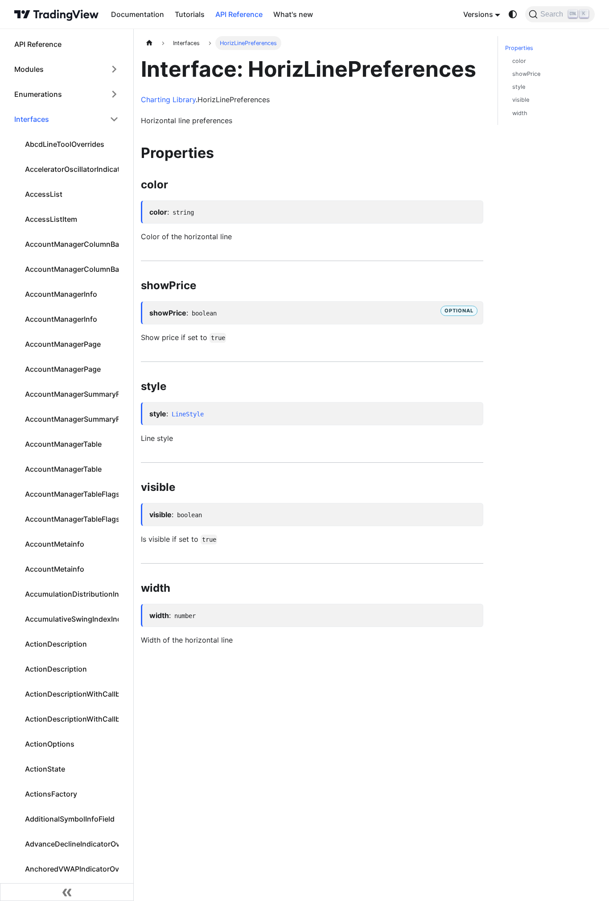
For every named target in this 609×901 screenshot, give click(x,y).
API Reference (239, 14)
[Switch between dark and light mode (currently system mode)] (513, 14)
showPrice (526, 74)
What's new (293, 14)
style (518, 86)
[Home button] (56, 14)
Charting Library (168, 99)
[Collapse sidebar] (67, 892)
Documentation (137, 14)
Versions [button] (478, 14)
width (519, 113)
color (519, 61)
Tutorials (190, 14)
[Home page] (149, 43)
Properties (519, 48)
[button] (66, 69)
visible (520, 99)
